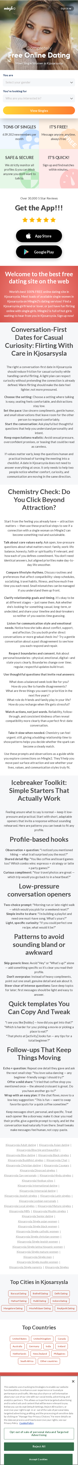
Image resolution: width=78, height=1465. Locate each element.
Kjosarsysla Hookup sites (37, 1180)
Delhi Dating (61, 1293)
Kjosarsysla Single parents (25, 1267)
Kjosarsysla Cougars (56, 1165)
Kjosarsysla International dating (37, 1185)
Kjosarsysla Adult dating (21, 1145)
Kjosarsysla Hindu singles (55, 1175)
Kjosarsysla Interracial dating (37, 1190)
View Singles (39, 110)
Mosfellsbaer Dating (40, 1308)
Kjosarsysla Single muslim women (37, 1262)
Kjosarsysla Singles (57, 1267)
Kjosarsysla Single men (37, 1257)
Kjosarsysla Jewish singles (20, 1195)
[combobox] (39, 82)
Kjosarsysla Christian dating (23, 1165)
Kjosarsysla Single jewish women (37, 1241)
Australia (17, 1346)
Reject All (39, 1446)
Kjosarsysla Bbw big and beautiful (37, 1150)
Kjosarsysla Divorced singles (37, 1170)
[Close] (73, 1381)
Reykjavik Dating (65, 1308)
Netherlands (19, 1353)
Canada (62, 1338)
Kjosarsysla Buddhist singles (25, 1160)
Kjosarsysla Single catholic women (37, 1231)
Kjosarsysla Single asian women (37, 1221)
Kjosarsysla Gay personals (20, 1175)
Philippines (59, 1353)
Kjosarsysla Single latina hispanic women (37, 1246)
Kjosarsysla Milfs (19, 1211)
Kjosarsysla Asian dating (54, 1145)
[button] (66, 8)
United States (19, 1338)
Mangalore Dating (13, 1308)
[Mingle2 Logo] (10, 8)
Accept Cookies (38, 1459)
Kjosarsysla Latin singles (55, 1195)
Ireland (61, 1346)
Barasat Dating (18, 1293)
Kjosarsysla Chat (56, 1160)
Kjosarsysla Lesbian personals (37, 1201)
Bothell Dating (40, 1293)
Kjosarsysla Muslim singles (49, 1211)
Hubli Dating (39, 1300)
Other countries (49, 1361)
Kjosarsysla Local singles (19, 1206)
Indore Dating (60, 1300)
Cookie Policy (26, 1423)
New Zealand (40, 1353)
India (48, 1346)
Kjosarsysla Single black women (37, 1226)
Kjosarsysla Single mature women (37, 1251)
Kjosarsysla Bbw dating (20, 1155)
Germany (34, 1346)
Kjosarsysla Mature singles (54, 1206)
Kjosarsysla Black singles (53, 1155)
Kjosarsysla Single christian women (37, 1236)
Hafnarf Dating (18, 1300)
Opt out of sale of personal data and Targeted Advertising (39, 1433)
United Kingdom (42, 1338)
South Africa (26, 1361)
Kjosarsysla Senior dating (37, 1216)
